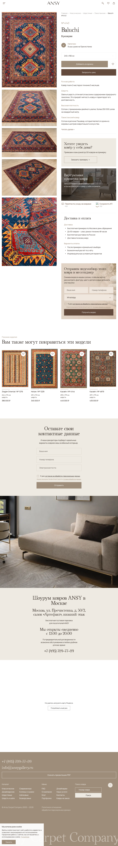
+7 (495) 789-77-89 (59, 651)
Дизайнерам (61, 788)
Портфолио (47, 798)
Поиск (88, 795)
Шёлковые (23, 795)
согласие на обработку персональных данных (90, 304)
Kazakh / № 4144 (67, 391)
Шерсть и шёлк (8, 798)
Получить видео (89, 312)
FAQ (43, 788)
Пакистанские (100, 13)
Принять (9, 842)
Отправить (59, 485)
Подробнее (25, 837)
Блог (44, 795)
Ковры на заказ (62, 798)
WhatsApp (71, 297)
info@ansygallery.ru (17, 767)
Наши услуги (61, 792)
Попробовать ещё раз (59, 708)
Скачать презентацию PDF (59, 775)
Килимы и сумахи (26, 792)
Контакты (60, 795)
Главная (64, 13)
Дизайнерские (8, 792)
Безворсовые (25, 798)
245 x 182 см (69, 56)
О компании (47, 792)
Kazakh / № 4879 (97, 391)
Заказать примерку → (80, 159)
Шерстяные (87, 13)
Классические (75, 13)
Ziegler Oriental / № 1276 (12, 391)
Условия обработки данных (102, 307)
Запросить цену (89, 72)
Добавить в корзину (84, 64)
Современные (25, 788)
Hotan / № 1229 (37, 391)
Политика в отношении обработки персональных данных (56, 808)
